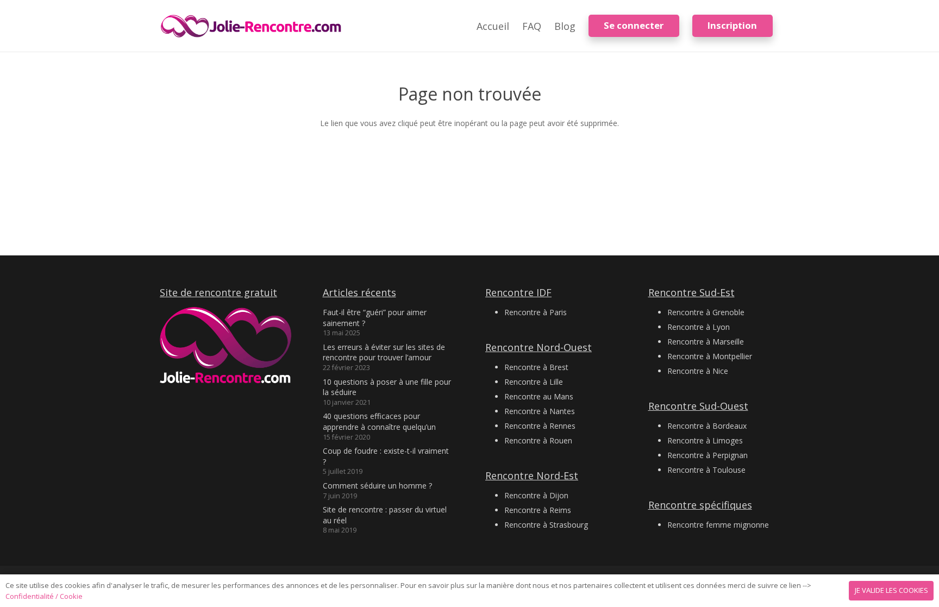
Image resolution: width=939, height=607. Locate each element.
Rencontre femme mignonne (718, 525)
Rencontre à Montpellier (709, 356)
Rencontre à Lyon (698, 327)
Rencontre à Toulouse (706, 470)
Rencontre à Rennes (539, 426)
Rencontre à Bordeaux (707, 426)
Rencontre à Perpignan (707, 455)
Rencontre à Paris (535, 312)
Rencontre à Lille (533, 382)
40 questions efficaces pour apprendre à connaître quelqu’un (379, 421)
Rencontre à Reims (537, 510)
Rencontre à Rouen (538, 440)
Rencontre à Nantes (539, 411)
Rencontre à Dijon (536, 495)
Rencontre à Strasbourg (546, 525)
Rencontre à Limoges (705, 440)
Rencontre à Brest (536, 367)
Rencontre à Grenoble (705, 312)
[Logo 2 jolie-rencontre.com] (251, 26)
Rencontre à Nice (697, 371)
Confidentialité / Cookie (44, 596)
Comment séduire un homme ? (377, 485)
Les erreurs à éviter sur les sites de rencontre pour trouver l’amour (384, 352)
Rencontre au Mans (538, 396)
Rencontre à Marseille (705, 341)
